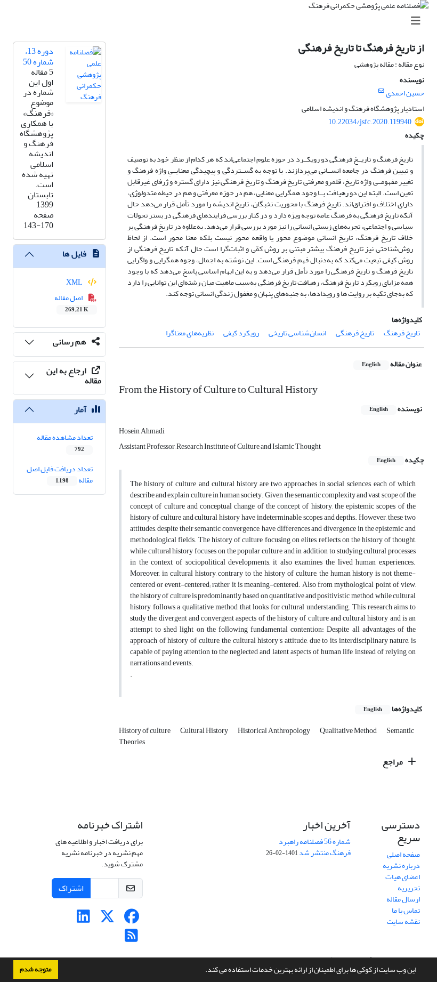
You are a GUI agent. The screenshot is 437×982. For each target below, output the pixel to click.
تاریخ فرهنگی (355, 333)
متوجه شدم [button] (36, 969)
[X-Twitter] (107, 919)
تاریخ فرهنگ (402, 333)
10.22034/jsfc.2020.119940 (369, 122)
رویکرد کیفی (241, 333)
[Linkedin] (83, 919)
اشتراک (71, 888)
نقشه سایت (403, 921)
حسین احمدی (405, 93)
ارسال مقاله (403, 899)
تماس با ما (406, 910)
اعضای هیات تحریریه (402, 882)
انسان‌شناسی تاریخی (297, 333)
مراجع (393, 762)
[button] (202, 970)
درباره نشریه (401, 865)
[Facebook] (131, 919)
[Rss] (131, 938)
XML (75, 282)
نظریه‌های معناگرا (190, 333)
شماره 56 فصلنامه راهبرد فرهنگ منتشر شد (315, 847)
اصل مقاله (71, 303)
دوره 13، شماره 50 (38, 56)
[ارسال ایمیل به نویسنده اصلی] (381, 91)
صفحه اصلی (403, 854)
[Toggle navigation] (221, 21)
